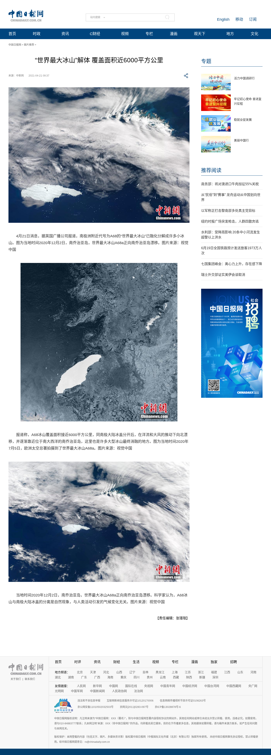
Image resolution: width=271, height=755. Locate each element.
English (223, 19)
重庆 (123, 677)
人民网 (81, 686)
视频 (125, 34)
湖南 (71, 677)
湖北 (58, 677)
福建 (214, 672)
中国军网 (77, 691)
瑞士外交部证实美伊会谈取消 (223, 274)
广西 (97, 677)
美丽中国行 (241, 140)
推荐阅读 (211, 170)
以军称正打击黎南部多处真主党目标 (228, 210)
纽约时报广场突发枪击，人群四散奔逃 (230, 221)
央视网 (148, 686)
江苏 (188, 672)
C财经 (95, 34)
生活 (136, 662)
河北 (106, 672)
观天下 (199, 34)
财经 (116, 662)
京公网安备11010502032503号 (95, 707)
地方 (230, 34)
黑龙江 (160, 672)
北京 (80, 672)
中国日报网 (14, 44)
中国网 (113, 686)
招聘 (233, 662)
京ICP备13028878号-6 (168, 707)
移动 (239, 19)
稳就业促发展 (243, 119)
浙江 (201, 672)
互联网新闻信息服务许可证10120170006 (130, 700)
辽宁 (132, 672)
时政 (36, 34)
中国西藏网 (233, 686)
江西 (227, 672)
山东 (240, 672)
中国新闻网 (97, 691)
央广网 (252, 686)
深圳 (215, 677)
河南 (253, 672)
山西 (119, 672)
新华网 (97, 686)
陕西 (189, 677)
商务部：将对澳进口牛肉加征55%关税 (230, 184)
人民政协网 (119, 691)
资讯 (65, 34)
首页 (12, 34)
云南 (163, 677)
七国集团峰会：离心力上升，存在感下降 (231, 264)
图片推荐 (29, 44)
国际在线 (131, 686)
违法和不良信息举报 (88, 700)
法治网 (138, 691)
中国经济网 (189, 686)
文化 (254, 34)
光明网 (59, 691)
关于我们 (16, 679)
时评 (77, 662)
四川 (137, 677)
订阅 (253, 19)
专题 (206, 61)
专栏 (149, 34)
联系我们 (30, 679)
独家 (214, 662)
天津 (93, 672)
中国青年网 (167, 686)
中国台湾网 (211, 686)
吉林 (145, 672)
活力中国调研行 (244, 78)
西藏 (176, 677)
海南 (110, 677)
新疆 (202, 677)
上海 (175, 672)
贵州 (150, 677)
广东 (84, 677)
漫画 (173, 34)
